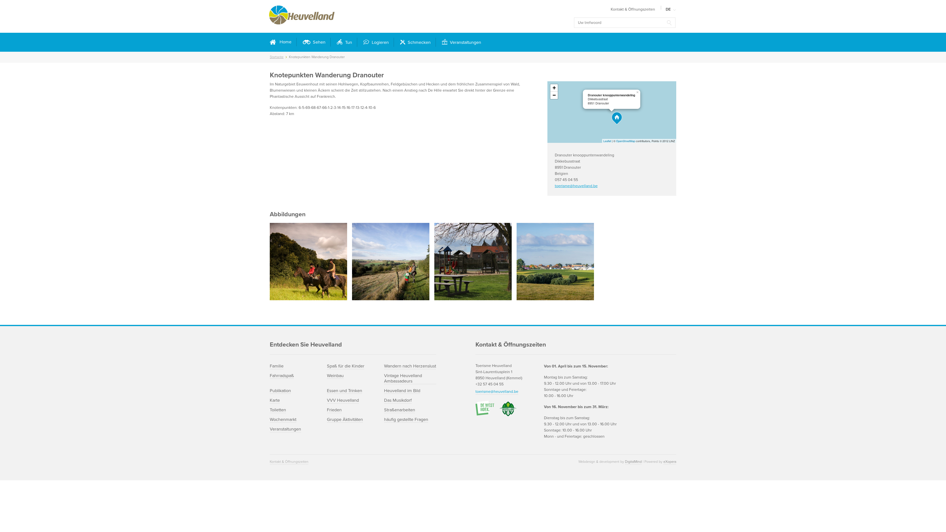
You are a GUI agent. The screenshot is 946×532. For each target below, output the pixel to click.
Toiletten (278, 410)
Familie (277, 366)
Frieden (334, 410)
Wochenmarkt (283, 419)
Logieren (380, 42)
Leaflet (607, 141)
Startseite (277, 57)
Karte (275, 400)
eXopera (669, 462)
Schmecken (418, 42)
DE (668, 9)
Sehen (318, 42)
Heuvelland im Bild (402, 390)
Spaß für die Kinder (345, 366)
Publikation (280, 390)
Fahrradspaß (282, 375)
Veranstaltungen (465, 42)
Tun (348, 42)
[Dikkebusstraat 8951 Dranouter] (617, 118)
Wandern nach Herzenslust (410, 366)
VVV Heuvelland (343, 400)
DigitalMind (633, 462)
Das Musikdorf (398, 400)
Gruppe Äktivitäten (345, 419)
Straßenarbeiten (399, 410)
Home (285, 42)
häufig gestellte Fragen (406, 419)
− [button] (554, 95)
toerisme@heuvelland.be (576, 185)
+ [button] (554, 88)
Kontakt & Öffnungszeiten (633, 9)
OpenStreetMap (625, 141)
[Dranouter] (555, 261)
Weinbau (335, 375)
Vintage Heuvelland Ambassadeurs (403, 378)
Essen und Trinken (344, 390)
